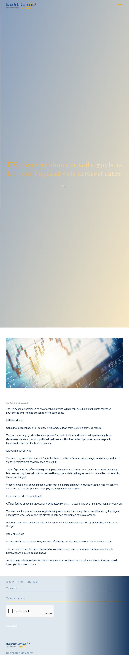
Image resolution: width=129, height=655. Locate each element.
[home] (21, 5)
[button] (119, 5)
